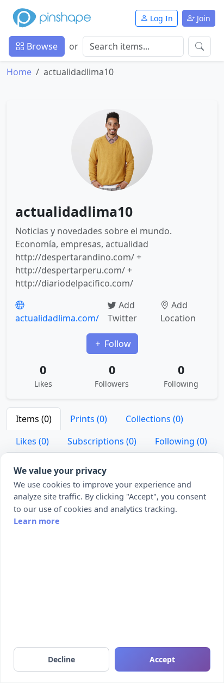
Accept (162, 659)
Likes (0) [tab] (32, 441)
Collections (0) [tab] (154, 419)
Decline (61, 659)
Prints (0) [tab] (88, 419)
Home (19, 72)
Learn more (37, 521)
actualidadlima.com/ (57, 318)
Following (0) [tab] (181, 441)
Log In (160, 18)
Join (202, 18)
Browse (41, 46)
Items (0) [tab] (34, 419)
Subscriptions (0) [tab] (101, 441)
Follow (116, 344)
